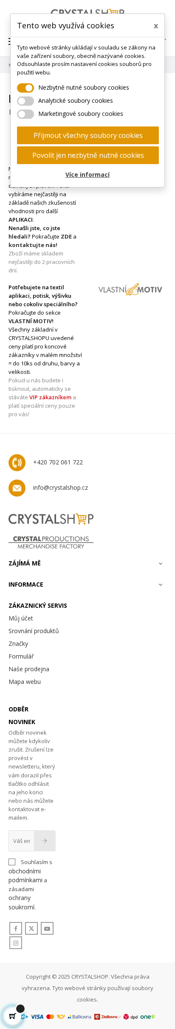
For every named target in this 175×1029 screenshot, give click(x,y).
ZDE (66, 236)
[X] (31, 929)
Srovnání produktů (33, 631)
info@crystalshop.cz (60, 487)
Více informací (87, 174)
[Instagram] (15, 943)
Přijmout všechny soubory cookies (88, 135)
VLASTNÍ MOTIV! (31, 321)
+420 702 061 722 (58, 462)
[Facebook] (15, 929)
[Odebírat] (45, 840)
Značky (18, 643)
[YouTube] (47, 929)
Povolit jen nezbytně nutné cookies (88, 155)
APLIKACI (20, 219)
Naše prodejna (28, 669)
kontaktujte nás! (32, 245)
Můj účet (20, 618)
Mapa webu (24, 682)
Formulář (21, 656)
